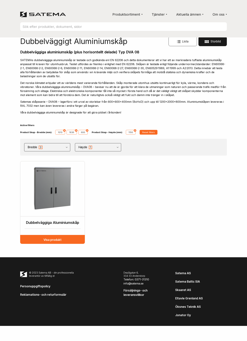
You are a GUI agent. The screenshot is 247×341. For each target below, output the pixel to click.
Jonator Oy (183, 315)
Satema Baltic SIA (187, 281)
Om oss (218, 14)
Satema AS (183, 273)
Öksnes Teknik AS (188, 306)
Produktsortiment (126, 14)
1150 (131, 132)
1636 (71, 132)
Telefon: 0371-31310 (136, 279)
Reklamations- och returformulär (43, 294)
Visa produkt (52, 239)
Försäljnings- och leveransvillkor (136, 293)
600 (83, 132)
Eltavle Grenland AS (189, 298)
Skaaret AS (183, 290)
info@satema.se (133, 283)
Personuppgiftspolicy (35, 286)
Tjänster (158, 14)
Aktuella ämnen (188, 14)
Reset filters (148, 132)
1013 (60, 132)
